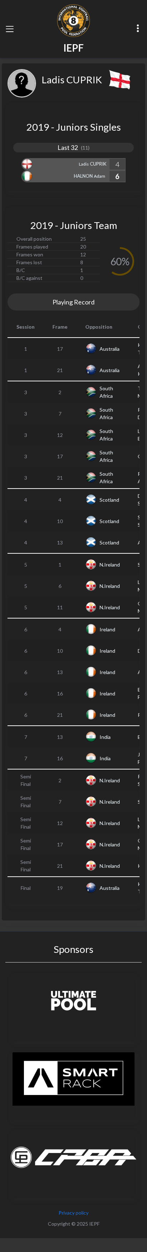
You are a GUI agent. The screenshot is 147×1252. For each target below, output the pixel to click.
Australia (110, 349)
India (105, 737)
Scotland (109, 500)
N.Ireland (110, 565)
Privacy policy (73, 1213)
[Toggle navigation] (9, 29)
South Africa (106, 392)
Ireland (107, 629)
